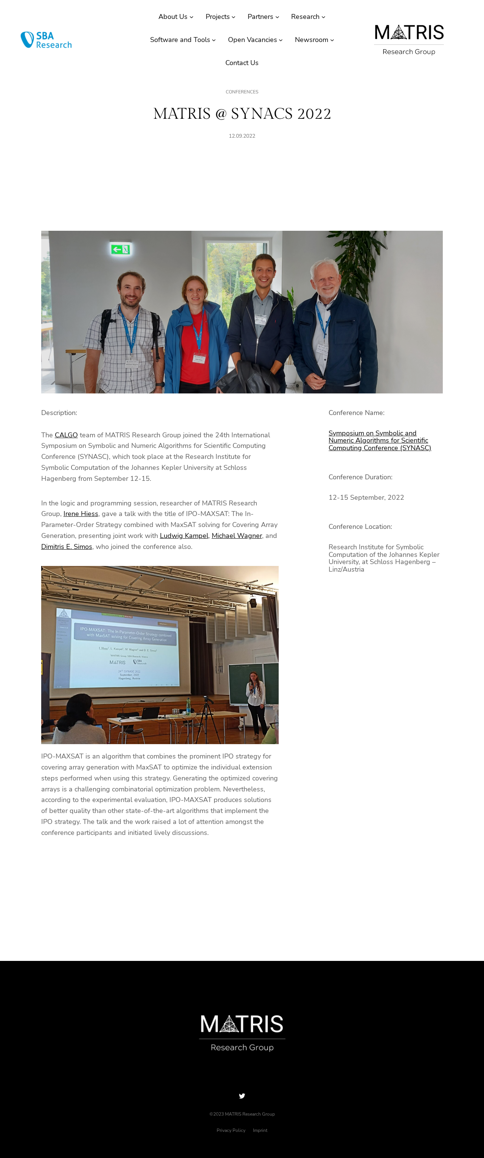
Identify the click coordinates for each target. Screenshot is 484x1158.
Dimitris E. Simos (66, 546)
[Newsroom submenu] (332, 40)
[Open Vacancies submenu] (281, 40)
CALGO (66, 435)
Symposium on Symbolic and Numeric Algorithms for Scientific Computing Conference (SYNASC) (380, 441)
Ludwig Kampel (184, 535)
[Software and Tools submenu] (214, 40)
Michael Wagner (237, 535)
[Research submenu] (323, 17)
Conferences (242, 92)
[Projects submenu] (233, 17)
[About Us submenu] (191, 17)
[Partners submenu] (277, 17)
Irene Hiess (81, 513)
